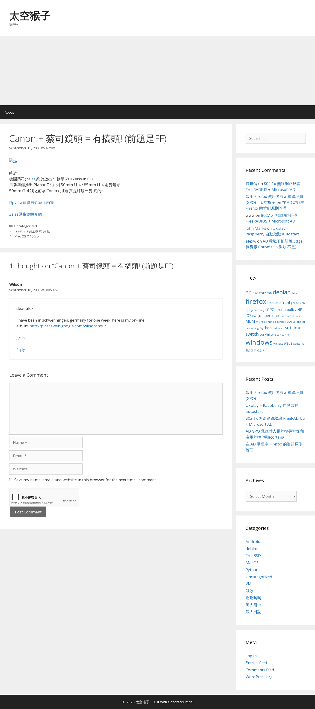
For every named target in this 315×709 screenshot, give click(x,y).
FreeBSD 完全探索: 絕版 (32, 231)
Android (253, 541)
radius (276, 328)
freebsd (274, 302)
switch (252, 334)
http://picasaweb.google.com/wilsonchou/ (68, 325)
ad (249, 292)
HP (299, 309)
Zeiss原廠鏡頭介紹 (25, 214)
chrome (265, 293)
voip (273, 334)
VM (249, 583)
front (286, 302)
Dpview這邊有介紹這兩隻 (31, 202)
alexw (251, 241)
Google (262, 310)
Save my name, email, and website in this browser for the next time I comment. (85, 479)
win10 (285, 334)
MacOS (252, 562)
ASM (255, 293)
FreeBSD (253, 555)
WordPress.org (259, 676)
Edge (294, 293)
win (279, 334)
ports (291, 321)
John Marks (256, 228)
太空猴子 (30, 15)
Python (252, 569)
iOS (248, 315)
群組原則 (259, 350)
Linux (296, 316)
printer (301, 321)
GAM (303, 303)
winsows (278, 343)
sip (282, 328)
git (248, 309)
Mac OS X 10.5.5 (26, 236)
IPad (254, 316)
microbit (261, 321)
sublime (293, 327)
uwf (262, 334)
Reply (20, 349)
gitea (254, 310)
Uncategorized (25, 226)
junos (276, 315)
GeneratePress (180, 702)
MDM (250, 321)
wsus (288, 343)
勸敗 (249, 590)
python (265, 327)
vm (267, 334)
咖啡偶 (251, 183)
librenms (287, 316)
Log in (251, 655)
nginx (270, 321)
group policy (286, 309)
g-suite (295, 303)
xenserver (299, 343)
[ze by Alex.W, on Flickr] (13, 161)
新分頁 (249, 350)
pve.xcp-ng (252, 328)
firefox (256, 301)
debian (282, 292)
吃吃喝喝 (253, 597)
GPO (271, 309)
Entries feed (256, 662)
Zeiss (30, 179)
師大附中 (253, 604)
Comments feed (260, 669)
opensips (280, 321)
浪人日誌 (253, 611)
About (9, 112)
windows (259, 342)
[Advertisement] (157, 70)
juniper (264, 315)
